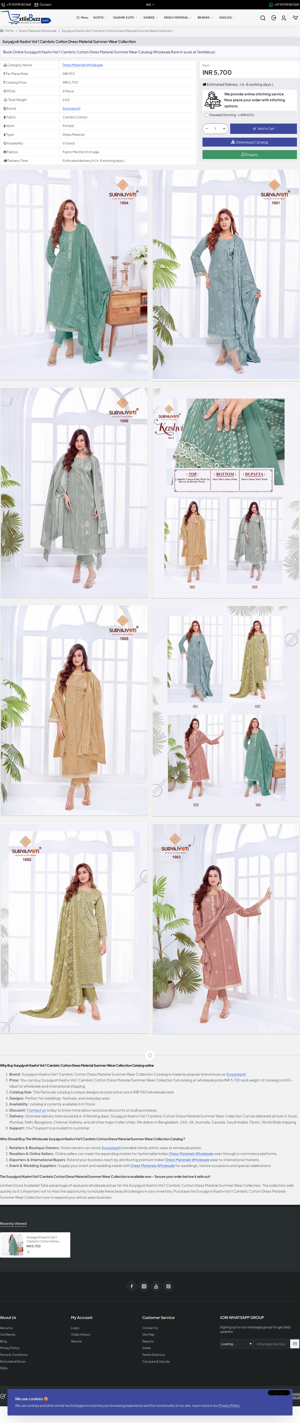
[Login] (274, 17)
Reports (148, 1341)
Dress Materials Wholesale (37, 31)
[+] (224, 129)
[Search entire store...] (262, 17)
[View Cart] (295, 17)
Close (281, 1393)
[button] (263, 129)
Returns (76, 1341)
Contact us (36, 1110)
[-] (207, 129)
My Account (81, 1317)
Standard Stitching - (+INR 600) (232, 115)
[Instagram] (144, 1286)
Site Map (148, 1334)
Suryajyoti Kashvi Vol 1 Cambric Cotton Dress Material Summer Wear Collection (42, 1239)
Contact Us (150, 1328)
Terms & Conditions (14, 1355)
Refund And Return (13, 1361)
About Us (6, 1328)
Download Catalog (252, 142)
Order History (80, 1334)
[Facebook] (132, 1286)
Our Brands (7, 1334)
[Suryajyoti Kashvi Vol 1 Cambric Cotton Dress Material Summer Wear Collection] (12, 1245)
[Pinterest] (168, 1286)
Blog (3, 1341)
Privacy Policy (229, 1405)
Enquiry (251, 154)
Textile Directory (153, 1355)
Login (75, 1328)
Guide (146, 1348)
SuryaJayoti (71, 108)
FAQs (4, 1368)
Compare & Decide (156, 1361)
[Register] (284, 17)
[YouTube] (156, 1286)
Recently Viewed (13, 1223)
